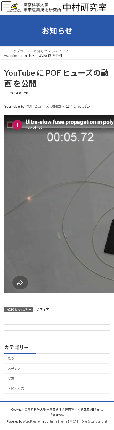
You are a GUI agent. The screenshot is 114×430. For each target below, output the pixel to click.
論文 (10, 359)
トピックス (15, 389)
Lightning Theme (56, 421)
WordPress (30, 421)
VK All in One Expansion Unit (88, 421)
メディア (42, 309)
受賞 (10, 379)
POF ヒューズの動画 (43, 106)
